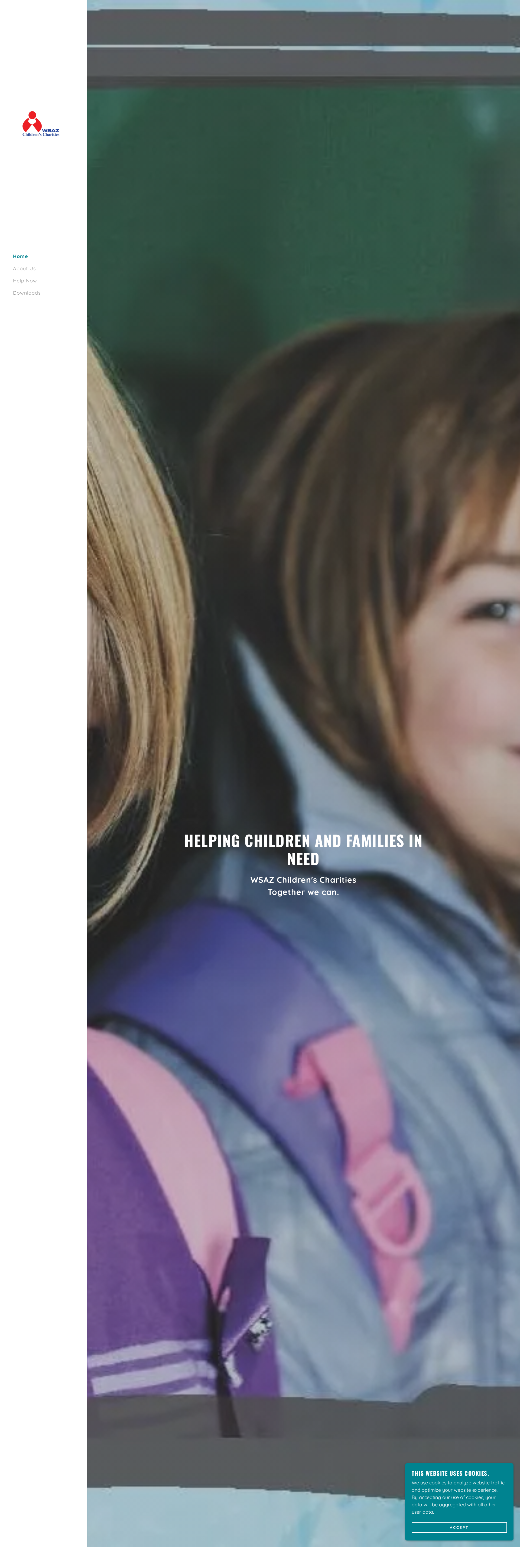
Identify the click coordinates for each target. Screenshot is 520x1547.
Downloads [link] (27, 293)
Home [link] (20, 256)
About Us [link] (24, 268)
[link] (43, 123)
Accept (459, 1527)
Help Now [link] (25, 281)
